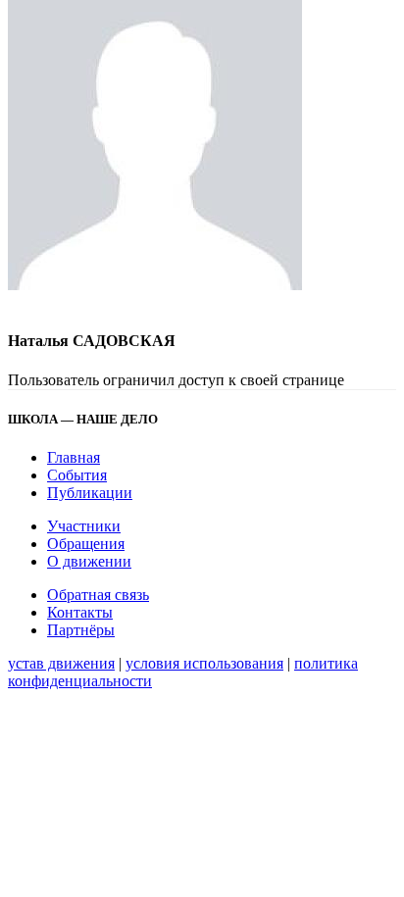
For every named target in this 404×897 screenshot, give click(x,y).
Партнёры (81, 630)
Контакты (80, 612)
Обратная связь (98, 594)
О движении (89, 561)
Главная (73, 457)
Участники (84, 526)
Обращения (86, 543)
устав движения (61, 663)
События (77, 475)
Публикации (89, 492)
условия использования (204, 663)
